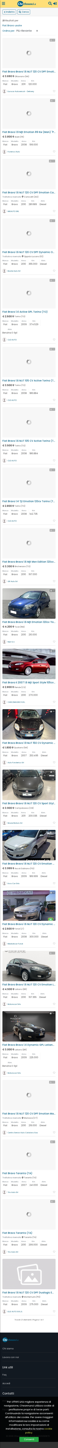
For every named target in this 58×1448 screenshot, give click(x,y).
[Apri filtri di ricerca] (50, 4)
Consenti (29, 1439)
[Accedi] (55, 4)
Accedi (6, 1383)
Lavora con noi (10, 1357)
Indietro (10, 11)
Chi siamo (8, 1348)
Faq (4, 1374)
